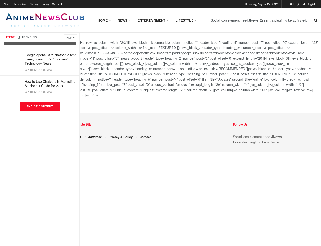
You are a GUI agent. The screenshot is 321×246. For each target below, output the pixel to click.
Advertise (20, 4)
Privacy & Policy (39, 4)
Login (297, 4)
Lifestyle (184, 20)
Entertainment (151, 20)
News (122, 20)
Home (103, 20)
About (7, 4)
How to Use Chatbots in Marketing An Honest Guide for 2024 (50, 83)
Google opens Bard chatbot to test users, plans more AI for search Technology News (50, 59)
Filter (69, 37)
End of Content (40, 106)
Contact (57, 4)
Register (311, 4)
